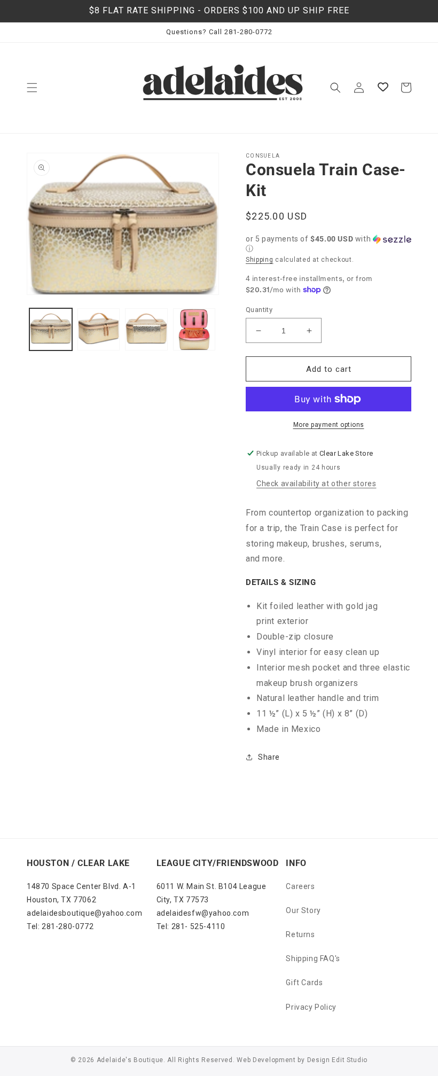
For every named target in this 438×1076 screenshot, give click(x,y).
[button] (32, 87)
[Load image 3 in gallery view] (146, 329)
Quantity (259, 310)
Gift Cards (304, 982)
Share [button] (269, 757)
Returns (300, 934)
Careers (300, 886)
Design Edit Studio (337, 1060)
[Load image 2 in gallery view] (98, 329)
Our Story (303, 910)
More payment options (328, 424)
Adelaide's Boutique (130, 1060)
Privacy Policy (311, 1007)
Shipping (259, 259)
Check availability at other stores (316, 483)
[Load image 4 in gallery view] (194, 329)
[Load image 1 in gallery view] (50, 329)
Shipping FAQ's (313, 958)
